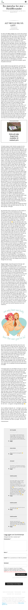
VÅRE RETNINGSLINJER (8, 592)
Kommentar (7, 539)
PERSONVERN (18, 592)
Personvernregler (17, 577)
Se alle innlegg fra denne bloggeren (14, 583)
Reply (11, 441)
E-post (15, 557)
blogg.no (4, 603)
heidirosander (13, 476)
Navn (6, 552)
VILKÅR (23, 592)
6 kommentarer (14, 28)
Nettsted (6, 563)
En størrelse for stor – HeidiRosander (14, 8)
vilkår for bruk (22, 577)
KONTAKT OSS (10, 594)
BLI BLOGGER (18, 594)
